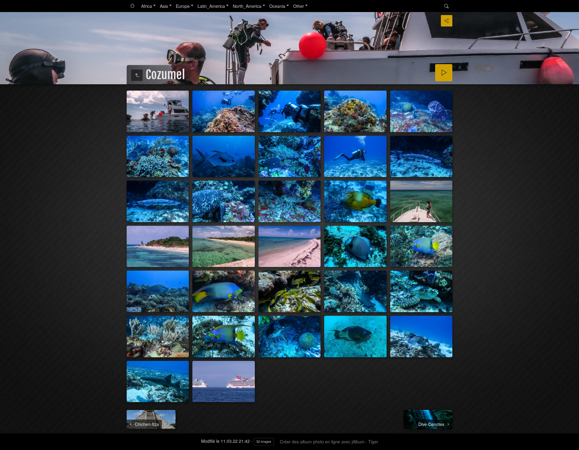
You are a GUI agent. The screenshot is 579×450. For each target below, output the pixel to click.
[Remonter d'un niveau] (137, 75)
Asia (164, 6)
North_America (247, 6)
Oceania (277, 6)
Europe (183, 6)
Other (298, 6)
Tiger (373, 442)
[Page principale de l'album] (132, 6)
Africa (146, 6)
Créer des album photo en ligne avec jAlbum (322, 442)
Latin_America (211, 6)
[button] (7, 443)
